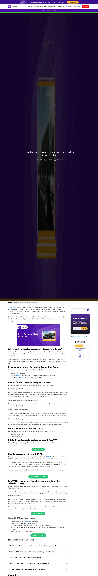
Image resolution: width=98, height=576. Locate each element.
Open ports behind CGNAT (38, 476)
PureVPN (26, 521)
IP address (17, 375)
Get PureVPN (86, 6)
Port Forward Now (38, 513)
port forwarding (45, 319)
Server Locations (52, 6)
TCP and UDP (20, 377)
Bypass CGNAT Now (38, 535)
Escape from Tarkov (14, 307)
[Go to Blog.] (14, 302)
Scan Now (84, 328)
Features (30, 6)
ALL (43, 10)
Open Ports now (38, 449)
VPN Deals (36, 6)
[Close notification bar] (96, 2)
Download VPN (61, 6)
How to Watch (51, 10)
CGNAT (48, 457)
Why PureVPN (43, 6)
